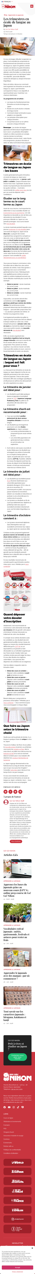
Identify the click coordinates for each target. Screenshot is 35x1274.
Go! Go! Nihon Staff (12, 29)
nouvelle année (10, 747)
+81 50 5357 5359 (16, 1089)
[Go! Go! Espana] (17, 1181)
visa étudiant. (11, 224)
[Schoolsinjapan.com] (17, 1210)
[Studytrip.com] (17, 1200)
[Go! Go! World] (17, 1162)
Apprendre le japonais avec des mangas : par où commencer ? (17, 975)
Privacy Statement (17, 1271)
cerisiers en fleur (19, 749)
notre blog (13, 770)
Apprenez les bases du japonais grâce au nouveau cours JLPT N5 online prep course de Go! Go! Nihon (17, 890)
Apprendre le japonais (16, 15)
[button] (32, 1248)
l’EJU (8, 481)
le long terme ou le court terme (14, 213)
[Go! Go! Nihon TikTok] (18, 1107)
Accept (17, 1267)
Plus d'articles (16, 841)
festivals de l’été (9, 753)
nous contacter (9, 703)
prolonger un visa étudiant (17, 229)
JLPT (15, 398)
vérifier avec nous (21, 190)
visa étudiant (17, 330)
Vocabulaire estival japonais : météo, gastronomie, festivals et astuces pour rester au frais (16, 934)
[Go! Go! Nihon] (18, 1076)
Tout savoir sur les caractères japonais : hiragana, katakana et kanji (15, 1016)
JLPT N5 (17, 646)
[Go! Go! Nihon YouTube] (9, 1107)
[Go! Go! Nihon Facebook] (5, 1107)
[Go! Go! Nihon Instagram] (13, 1107)
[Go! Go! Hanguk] (17, 1171)
